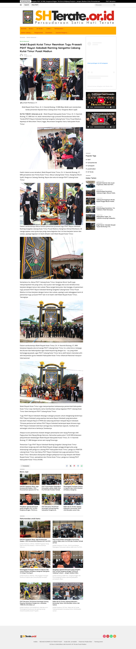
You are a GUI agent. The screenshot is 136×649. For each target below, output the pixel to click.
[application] (101, 100)
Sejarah (26, 5)
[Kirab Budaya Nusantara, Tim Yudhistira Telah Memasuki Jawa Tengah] (90, 209)
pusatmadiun (92, 169)
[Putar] (88, 107)
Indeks (36, 642)
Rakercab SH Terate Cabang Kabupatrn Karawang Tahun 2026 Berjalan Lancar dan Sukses (72, 508)
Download (49, 32)
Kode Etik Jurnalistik (70, 642)
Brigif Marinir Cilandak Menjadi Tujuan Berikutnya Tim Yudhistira (105, 225)
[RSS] (114, 636)
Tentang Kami (58, 28)
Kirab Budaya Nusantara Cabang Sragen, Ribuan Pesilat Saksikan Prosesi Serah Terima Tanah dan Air (105, 192)
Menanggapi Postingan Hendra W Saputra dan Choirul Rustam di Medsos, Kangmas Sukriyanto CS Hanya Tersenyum (73, 488)
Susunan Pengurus (61, 32)
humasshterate (92, 163)
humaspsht (91, 166)
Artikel (48, 28)
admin (25, 54)
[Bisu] (111, 107)
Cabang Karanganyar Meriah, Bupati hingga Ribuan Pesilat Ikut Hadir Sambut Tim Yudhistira (105, 200)
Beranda (23, 28)
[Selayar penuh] (114, 107)
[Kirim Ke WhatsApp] (81, 466)
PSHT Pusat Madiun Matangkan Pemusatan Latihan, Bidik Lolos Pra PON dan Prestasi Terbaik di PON (51, 488)
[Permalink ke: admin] (21, 55)
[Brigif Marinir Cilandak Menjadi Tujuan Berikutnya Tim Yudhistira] (90, 226)
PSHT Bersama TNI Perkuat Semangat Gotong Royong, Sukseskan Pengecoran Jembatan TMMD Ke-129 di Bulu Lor (97, 1)
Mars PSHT (35, 5)
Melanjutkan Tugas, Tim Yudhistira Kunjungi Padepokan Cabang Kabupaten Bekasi (106, 217)
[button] (114, 4)
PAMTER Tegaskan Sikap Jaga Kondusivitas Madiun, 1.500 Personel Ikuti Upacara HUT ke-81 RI (29, 488)
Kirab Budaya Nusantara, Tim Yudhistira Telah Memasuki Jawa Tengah (105, 209)
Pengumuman (38, 32)
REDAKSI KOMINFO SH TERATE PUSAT (51, 642)
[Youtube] (107, 636)
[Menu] (21, 4)
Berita (31, 28)
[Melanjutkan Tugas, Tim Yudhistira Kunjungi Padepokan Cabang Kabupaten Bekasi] (90, 217)
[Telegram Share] (78, 466)
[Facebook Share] (67, 466)
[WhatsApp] (111, 636)
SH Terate (40, 28)
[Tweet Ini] (70, 466)
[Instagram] (104, 636)
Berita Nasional (24, 41)
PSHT (89, 159)
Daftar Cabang (25, 32)
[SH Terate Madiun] (68, 17)
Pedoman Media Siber (85, 642)
